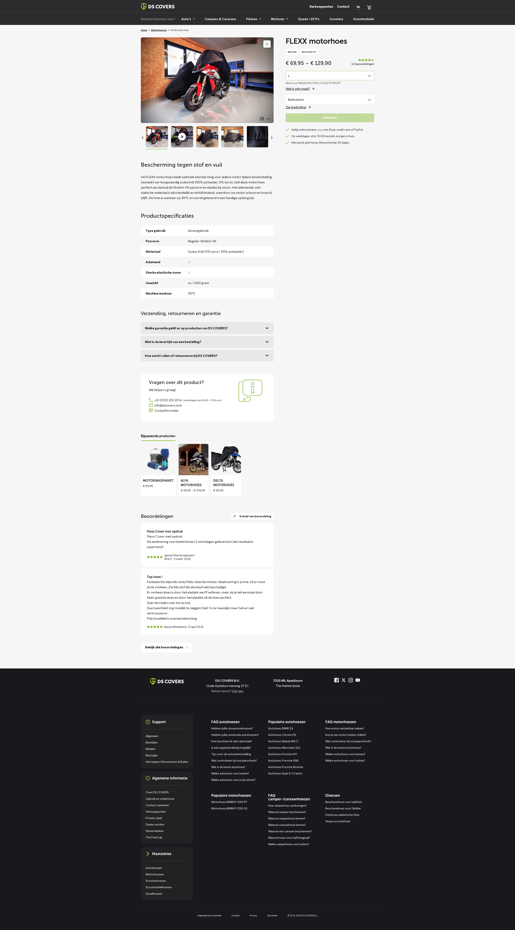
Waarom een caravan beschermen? (290, 831)
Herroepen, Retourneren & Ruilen (167, 761)
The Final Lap (154, 837)
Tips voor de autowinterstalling (231, 754)
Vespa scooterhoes (337, 821)
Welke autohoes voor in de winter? (233, 779)
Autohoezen (154, 867)
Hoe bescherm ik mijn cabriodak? (231, 741)
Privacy (253, 915)
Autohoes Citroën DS (282, 734)
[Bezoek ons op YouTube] (357, 680)
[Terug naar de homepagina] (167, 681)
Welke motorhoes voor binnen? (345, 754)
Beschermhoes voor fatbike (343, 808)
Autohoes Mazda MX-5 (283, 741)
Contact (343, 6)
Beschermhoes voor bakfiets (343, 802)
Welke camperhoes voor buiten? (288, 844)
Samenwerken (155, 830)
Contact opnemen (157, 805)
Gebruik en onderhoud (160, 798)
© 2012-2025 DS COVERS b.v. (302, 915)
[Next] (272, 138)
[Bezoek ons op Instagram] (350, 680)
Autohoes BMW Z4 (280, 728)
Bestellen (152, 742)
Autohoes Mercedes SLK (284, 747)
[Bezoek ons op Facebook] (336, 680)
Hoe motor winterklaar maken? (344, 728)
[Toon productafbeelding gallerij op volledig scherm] (267, 44)
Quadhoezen (154, 893)
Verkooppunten (321, 6)
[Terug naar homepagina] (158, 6)
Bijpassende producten (158, 436)
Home (144, 30)
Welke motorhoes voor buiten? (345, 760)
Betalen (151, 748)
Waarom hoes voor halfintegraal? (289, 837)
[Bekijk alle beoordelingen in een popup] (362, 62)
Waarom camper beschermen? (287, 812)
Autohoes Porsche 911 (282, 754)
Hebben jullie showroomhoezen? (232, 728)
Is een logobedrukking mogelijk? (231, 747)
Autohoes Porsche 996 (283, 760)
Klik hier (238, 691)
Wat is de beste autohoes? (228, 767)
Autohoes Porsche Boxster (285, 767)
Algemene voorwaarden (209, 915)
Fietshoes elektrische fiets (342, 814)
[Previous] (143, 138)
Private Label (154, 818)
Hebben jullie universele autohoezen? (235, 734)
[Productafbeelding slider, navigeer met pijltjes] (207, 80)
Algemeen (152, 736)
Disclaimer (272, 915)
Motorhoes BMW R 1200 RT (229, 802)
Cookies (236, 915)
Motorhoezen (159, 30)
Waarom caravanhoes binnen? (287, 824)
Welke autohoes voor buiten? (230, 773)
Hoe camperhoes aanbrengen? (287, 805)
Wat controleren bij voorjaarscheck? (234, 760)
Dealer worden (155, 824)
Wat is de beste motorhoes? (343, 747)
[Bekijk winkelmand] (369, 8)
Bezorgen (152, 755)
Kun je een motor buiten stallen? (345, 734)
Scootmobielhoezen (159, 887)
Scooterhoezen (156, 880)
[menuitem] (188, 19)
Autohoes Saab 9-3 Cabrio (285, 773)
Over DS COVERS (157, 792)
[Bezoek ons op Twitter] (343, 680)
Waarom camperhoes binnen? (286, 818)
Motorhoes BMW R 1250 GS (229, 808)
